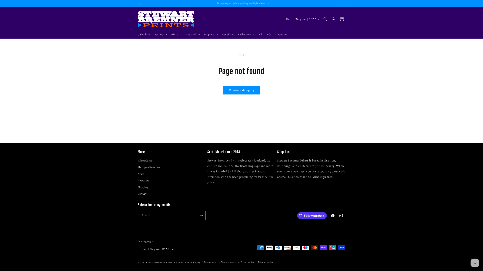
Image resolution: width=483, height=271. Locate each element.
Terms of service (229, 262)
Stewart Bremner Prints (157, 262)
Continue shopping (241, 90)
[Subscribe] (201, 215)
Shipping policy (265, 262)
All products (145, 160)
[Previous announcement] (139, 3)
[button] (160, 35)
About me (143, 180)
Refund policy (211, 262)
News (141, 174)
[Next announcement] (344, 3)
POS (171, 262)
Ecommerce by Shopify (189, 262)
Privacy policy (247, 262)
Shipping (143, 187)
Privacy (142, 194)
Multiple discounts (149, 167)
